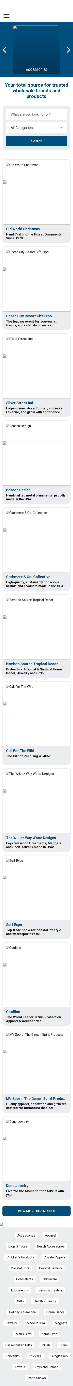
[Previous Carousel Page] (5, 49)
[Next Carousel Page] (68, 49)
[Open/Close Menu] (6, 16)
